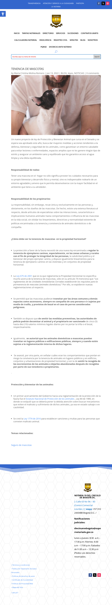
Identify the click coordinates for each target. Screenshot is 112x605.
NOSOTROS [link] (93, 40)
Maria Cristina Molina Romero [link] (29, 73)
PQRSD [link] (44, 47)
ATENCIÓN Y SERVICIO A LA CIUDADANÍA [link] (58, 3)
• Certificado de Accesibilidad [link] (22, 580)
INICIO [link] (17, 33)
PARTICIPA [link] (80, 3)
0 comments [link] (92, 73)
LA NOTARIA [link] (56, 7)
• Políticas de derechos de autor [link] (23, 576)
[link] (3, 14)
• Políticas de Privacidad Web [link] (22, 584)
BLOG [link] (82, 40)
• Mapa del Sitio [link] (17, 587)
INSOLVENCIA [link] (45, 40)
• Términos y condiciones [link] (20, 565)
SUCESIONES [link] (72, 33)
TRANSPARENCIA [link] (34, 3)
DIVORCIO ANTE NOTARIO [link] (60, 47)
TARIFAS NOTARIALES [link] (31, 33)
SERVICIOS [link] (60, 33)
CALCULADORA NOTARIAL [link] (25, 40)
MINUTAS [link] (74, 40)
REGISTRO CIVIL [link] (60, 40)
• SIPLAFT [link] (14, 593)
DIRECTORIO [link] (48, 33)
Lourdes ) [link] (83, 509)
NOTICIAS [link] (79, 73)
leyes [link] (70, 73)
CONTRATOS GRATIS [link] (89, 33)
